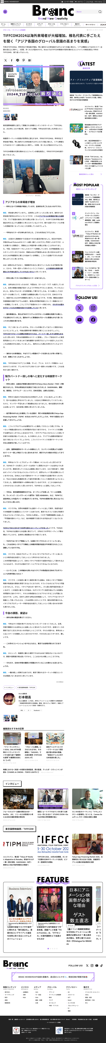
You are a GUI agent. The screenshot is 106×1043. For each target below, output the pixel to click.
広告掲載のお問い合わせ (32, 1019)
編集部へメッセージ (19, 1019)
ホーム (3, 24)
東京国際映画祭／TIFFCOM (27, 687)
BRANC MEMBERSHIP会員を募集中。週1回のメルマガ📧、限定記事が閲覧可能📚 (53, 976)
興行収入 (7, 992)
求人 (86, 1003)
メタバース (71, 995)
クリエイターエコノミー (92, 992)
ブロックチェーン (73, 1006)
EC (68, 1008)
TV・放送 (38, 995)
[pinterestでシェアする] (23, 60)
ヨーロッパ (52, 1003)
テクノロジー (64, 24)
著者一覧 (11, 1019)
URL (21, 710)
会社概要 (95, 1019)
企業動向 (25, 992)
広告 (36, 1003)
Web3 (69, 1000)
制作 (6, 997)
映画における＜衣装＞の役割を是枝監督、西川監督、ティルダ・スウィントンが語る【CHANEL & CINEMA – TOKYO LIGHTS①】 (33, 770)
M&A (24, 997)
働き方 (77, 24)
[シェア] (11, 60)
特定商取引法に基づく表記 (85, 1019)
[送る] (17, 60)
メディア (40, 24)
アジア (51, 1000)
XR (69, 992)
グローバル (51, 24)
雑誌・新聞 (38, 1000)
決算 (24, 995)
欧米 (50, 997)
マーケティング (9, 995)
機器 (69, 1011)
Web (36, 997)
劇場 (6, 1000)
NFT (69, 997)
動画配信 (7, 1003)
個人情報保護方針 (44, 1019)
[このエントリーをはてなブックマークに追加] (29, 60)
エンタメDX (71, 1003)
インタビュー (10, 687)
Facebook (37, 710)
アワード (51, 992)
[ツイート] (5, 60)
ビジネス (29, 24)
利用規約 (74, 1019)
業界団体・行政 (90, 1000)
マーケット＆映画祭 (55, 995)
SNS (36, 992)
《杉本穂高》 (59, 682)
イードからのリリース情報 (53, 1022)
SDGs (87, 995)
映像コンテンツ (16, 24)
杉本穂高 (25, 697)
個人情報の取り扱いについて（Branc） (60, 1019)
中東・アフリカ (53, 1006)
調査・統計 (88, 997)
